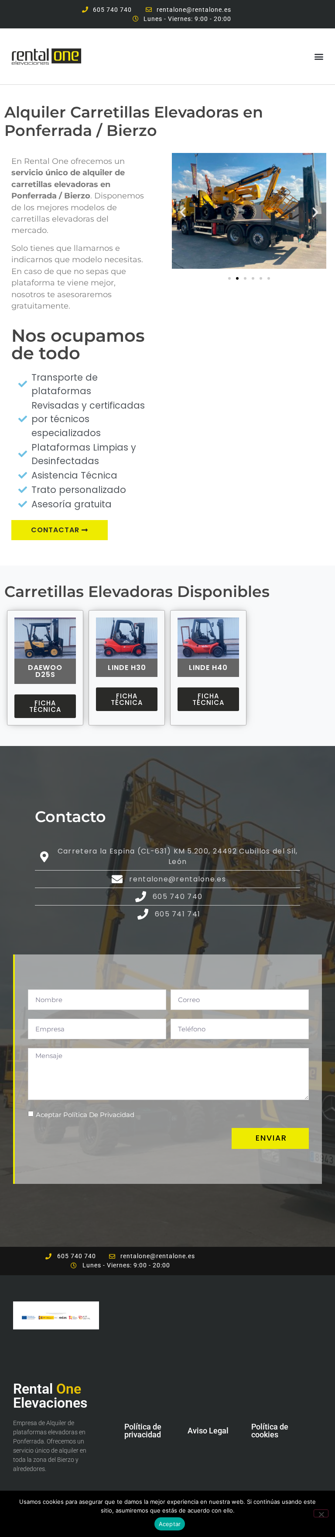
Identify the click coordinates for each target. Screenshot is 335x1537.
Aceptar (170, 1523)
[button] (319, 56)
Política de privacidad (142, 1430)
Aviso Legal (208, 1430)
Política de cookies (269, 1430)
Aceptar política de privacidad (85, 1114)
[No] (321, 1513)
